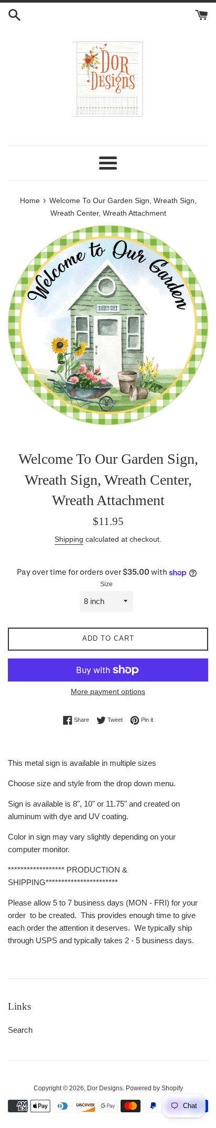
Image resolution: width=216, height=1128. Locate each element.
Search (20, 1029)
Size (106, 584)
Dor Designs (105, 1088)
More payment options (108, 691)
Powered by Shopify (154, 1088)
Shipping (69, 539)
